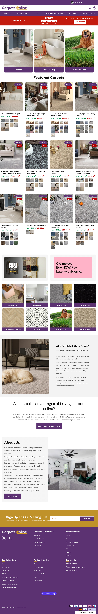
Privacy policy (22, 607)
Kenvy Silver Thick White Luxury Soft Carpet (85, 173)
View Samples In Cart (86, 612)
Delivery (68, 549)
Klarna (68, 535)
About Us (37, 535)
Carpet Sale (5, 570)
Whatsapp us (72, 570)
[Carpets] (18, 72)
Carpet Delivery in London (10, 584)
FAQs (35, 577)
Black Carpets (85, 305)
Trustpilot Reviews (39, 542)
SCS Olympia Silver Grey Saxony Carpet (60, 226)
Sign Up (87, 518)
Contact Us (37, 545)
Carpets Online (11, 607)
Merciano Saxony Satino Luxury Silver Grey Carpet (11, 173)
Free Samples (38, 580)
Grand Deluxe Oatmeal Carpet (9, 226)
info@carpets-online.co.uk (76, 567)
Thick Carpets (61, 305)
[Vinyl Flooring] (49, 72)
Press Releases (38, 567)
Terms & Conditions (72, 542)
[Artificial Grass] (79, 72)
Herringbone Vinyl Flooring (13, 329)
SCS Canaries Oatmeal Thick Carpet (59, 115)
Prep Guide (37, 570)
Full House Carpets (8, 580)
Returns (68, 552)
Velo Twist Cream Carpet (10, 114)
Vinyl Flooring (37, 329)
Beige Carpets (13, 305)
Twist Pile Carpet (85, 329)
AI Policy (68, 555)
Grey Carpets (37, 305)
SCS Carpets (6, 574)
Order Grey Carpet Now (49, 426)
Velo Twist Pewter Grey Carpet (85, 226)
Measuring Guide (39, 574)
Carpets (4, 564)
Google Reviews (39, 539)
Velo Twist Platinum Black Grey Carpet (35, 173)
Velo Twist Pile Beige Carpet (58, 173)
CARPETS (6, 13)
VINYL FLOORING (22, 13)
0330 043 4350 (73, 564)
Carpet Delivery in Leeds (9, 587)
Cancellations (70, 545)
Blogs (35, 564)
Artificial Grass (61, 329)
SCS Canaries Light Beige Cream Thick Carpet (35, 115)
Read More (12, 496)
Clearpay (68, 539)
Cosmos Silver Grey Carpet (36, 225)
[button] (90, 8)
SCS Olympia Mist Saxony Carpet (85, 115)
